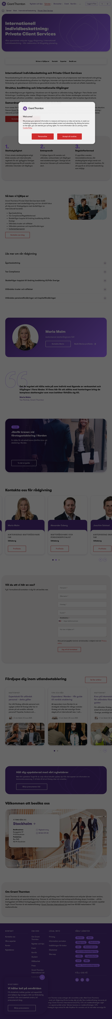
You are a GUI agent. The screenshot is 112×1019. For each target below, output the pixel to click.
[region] (56, 123)
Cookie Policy (27, 128)
